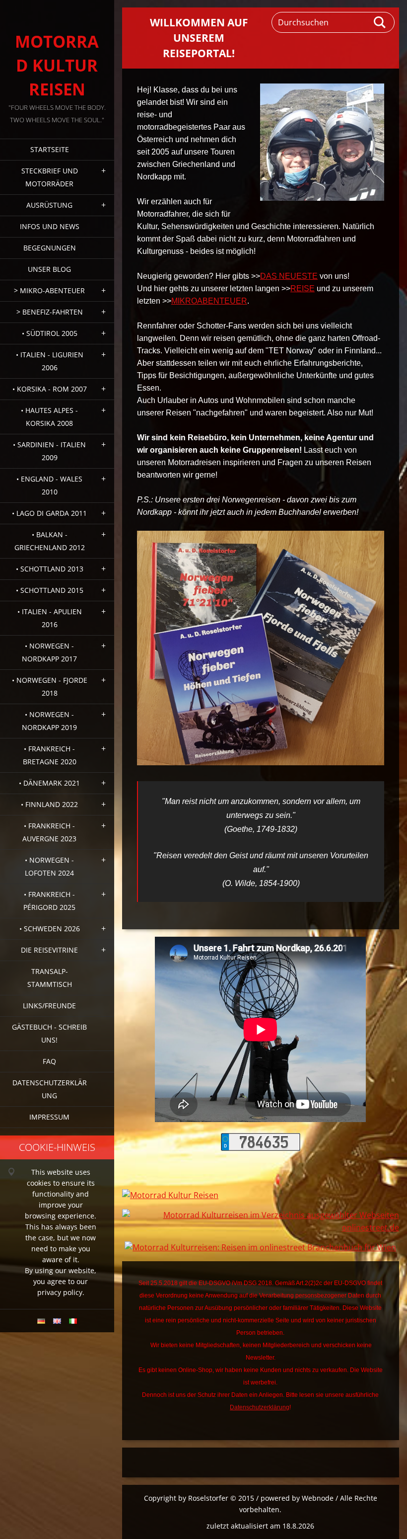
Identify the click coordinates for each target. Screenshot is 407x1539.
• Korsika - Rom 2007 (49, 389)
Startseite (49, 149)
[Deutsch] (41, 1321)
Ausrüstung (49, 205)
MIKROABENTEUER (209, 301)
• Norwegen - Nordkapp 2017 (49, 652)
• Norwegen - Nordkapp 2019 (49, 721)
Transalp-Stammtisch (49, 978)
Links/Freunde (49, 1005)
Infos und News (49, 226)
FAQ (49, 1061)
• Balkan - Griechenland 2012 (49, 541)
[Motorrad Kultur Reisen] (170, 1195)
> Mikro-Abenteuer (49, 290)
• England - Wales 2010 (49, 485)
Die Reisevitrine (49, 950)
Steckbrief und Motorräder (49, 177)
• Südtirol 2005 (49, 333)
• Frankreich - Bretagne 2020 (49, 755)
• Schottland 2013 (49, 568)
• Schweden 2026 (49, 928)
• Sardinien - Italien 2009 (49, 451)
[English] (57, 1321)
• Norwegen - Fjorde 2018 (49, 686)
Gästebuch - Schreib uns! (49, 1033)
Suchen (380, 22)
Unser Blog (49, 269)
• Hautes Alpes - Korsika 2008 (49, 416)
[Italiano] (73, 1321)
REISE (302, 288)
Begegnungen (49, 247)
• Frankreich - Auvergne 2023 (49, 832)
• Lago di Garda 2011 (49, 513)
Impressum (49, 1117)
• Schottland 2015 (49, 590)
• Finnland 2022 (49, 804)
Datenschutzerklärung (49, 1089)
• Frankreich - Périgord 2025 (49, 901)
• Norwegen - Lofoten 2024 (49, 866)
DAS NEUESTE (289, 276)
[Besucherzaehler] (260, 1147)
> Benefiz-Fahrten (49, 312)
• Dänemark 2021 (49, 783)
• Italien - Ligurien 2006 (49, 361)
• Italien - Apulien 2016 (49, 618)
